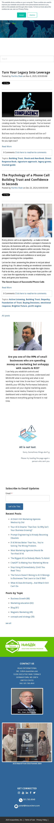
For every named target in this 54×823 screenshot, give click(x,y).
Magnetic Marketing (22, 612)
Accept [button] (21, 15)
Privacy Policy (41, 820)
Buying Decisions (31, 303)
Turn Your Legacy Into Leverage (26, 72)
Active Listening (17, 299)
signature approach (27, 161)
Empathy (45, 299)
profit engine (34, 306)
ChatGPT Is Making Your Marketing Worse (29, 563)
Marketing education (22, 603)
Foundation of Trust (12, 303)
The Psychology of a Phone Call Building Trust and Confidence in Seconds (26, 179)
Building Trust (16, 158)
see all (8, 623)
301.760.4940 (29, 799)
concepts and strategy (22, 617)
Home (8, 23)
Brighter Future (19, 306)
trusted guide (8, 165)
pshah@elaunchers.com (29, 805)
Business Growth (20, 598)
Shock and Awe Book (34, 158)
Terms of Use (30, 820)
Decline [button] (32, 15)
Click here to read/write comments (30, 152)
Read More (7, 146)
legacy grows (44, 161)
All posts (6, 316)
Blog (15, 607)
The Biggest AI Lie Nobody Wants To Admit (30, 558)
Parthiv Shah (17, 76)
